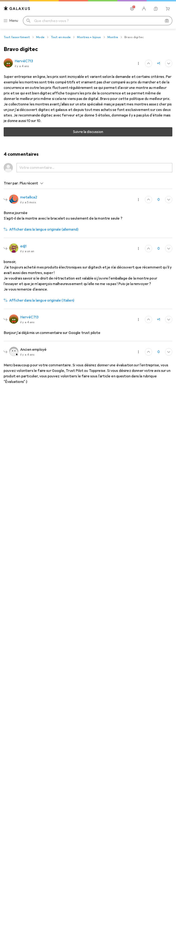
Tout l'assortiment (17, 37)
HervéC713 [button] (24, 61)
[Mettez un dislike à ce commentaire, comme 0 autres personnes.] (168, 199)
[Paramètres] (132, 8)
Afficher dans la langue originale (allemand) (43, 229)
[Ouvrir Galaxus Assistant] (156, 8)
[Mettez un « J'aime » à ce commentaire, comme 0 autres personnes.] (148, 199)
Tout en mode (61, 37)
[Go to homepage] (17, 8)
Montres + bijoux (89, 37)
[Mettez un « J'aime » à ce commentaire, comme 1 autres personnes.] (148, 319)
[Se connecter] (143, 8)
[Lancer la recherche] (28, 20)
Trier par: (11, 183)
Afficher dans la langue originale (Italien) (41, 300)
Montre (112, 37)
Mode (40, 37)
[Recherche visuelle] (166, 20)
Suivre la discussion (88, 132)
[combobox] (30, 183)
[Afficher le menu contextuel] (138, 63)
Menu (13, 20)
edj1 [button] (23, 246)
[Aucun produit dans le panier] (167, 8)
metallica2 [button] (28, 197)
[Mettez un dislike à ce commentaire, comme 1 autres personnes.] (168, 63)
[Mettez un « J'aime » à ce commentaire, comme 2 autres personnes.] (148, 63)
